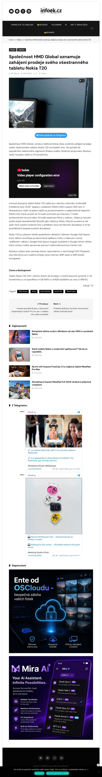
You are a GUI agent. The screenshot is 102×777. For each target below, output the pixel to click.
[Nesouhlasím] (99, 771)
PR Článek (15, 73)
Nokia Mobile (45, 291)
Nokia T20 (58, 291)
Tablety (22, 50)
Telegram (56, 25)
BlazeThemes (63, 766)
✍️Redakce (49, 32)
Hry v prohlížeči (79, 25)
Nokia (12, 50)
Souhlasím (39, 773)
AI (66, 25)
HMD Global (23, 291)
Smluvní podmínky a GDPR (57, 773)
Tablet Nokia (71, 291)
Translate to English (22, 25)
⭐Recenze (42, 25)
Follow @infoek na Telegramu (52, 135)
